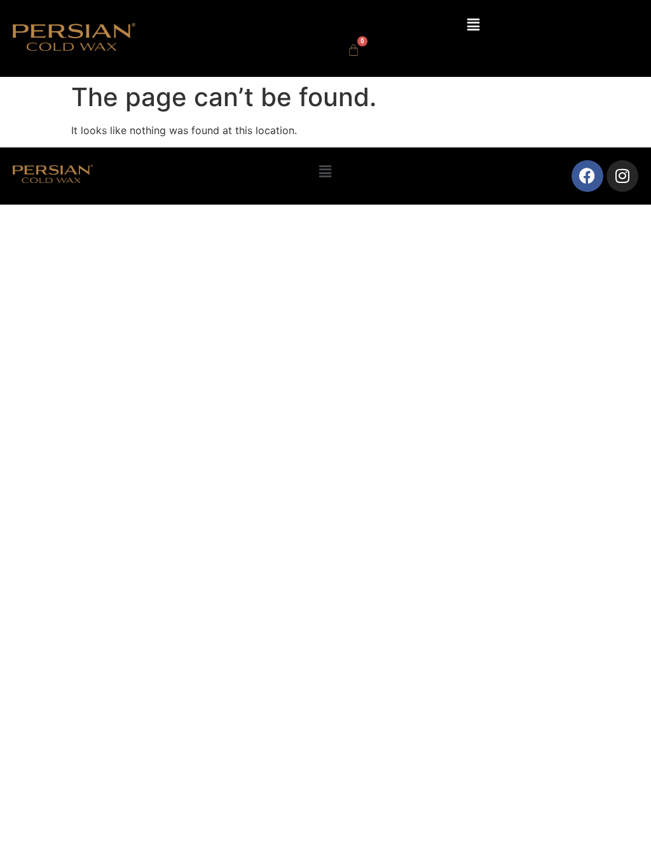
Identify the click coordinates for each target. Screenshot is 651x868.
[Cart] (353, 50)
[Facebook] (587, 176)
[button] (473, 24)
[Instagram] (622, 176)
